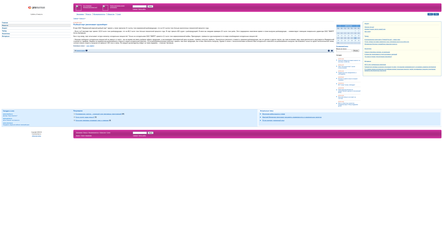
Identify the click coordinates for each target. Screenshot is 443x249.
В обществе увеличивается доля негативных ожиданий (381, 54)
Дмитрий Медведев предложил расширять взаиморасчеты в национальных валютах (292, 117)
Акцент (367, 23)
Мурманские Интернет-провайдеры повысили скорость (381, 44)
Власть (88, 14)
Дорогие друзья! (369, 27)
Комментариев (80, 50)
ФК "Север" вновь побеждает (346, 85)
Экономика (80, 14)
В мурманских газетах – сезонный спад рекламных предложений (98, 114)
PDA (436, 14)
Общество (111, 14)
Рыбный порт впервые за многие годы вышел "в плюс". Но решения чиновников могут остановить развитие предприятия (400, 67)
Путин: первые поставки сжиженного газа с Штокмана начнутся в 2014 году (387, 41)
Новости (81, 18)
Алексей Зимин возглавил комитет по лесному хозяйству (349, 61)
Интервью (368, 61)
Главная (135, 9)
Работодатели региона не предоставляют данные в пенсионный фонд (349, 91)
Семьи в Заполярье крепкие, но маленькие (377, 52)
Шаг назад (368, 31)
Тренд (366, 36)
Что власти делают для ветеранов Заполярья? (378, 56)
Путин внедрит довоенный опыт (273, 120)
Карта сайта (141, 9)
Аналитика (368, 48)
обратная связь (36, 136)
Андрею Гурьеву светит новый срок (375, 29)
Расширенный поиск (342, 46)
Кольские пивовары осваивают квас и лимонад (92, 120)
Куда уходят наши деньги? (85, 117)
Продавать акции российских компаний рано (16, 124)
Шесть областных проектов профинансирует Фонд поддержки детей (348, 104)
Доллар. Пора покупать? (10, 115)
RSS (430, 14)
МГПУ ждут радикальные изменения (375, 64)
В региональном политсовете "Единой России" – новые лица (382, 39)
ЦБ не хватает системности (11, 120)
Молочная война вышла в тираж (273, 114)
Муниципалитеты (99, 14)
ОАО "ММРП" (90, 46)
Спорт (119, 14)
